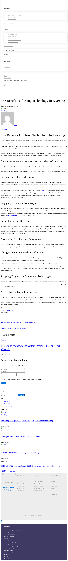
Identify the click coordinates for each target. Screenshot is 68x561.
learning (8, 310)
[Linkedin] (4, 316)
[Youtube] (54, 508)
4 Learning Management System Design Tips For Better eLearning (27, 420)
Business (7, 401)
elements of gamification (14, 215)
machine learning (52, 466)
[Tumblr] (5, 316)
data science (7, 465)
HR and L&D (8, 403)
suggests (44, 190)
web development (11, 471)
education (3, 310)
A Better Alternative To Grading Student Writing (20, 452)
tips (59, 466)
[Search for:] (9, 395)
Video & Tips (7, 78)
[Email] (6, 316)
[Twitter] (1, 316)
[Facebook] (2, 316)
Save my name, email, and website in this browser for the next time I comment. (23, 379)
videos (12, 310)
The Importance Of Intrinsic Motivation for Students (21, 436)
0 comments (5, 129)
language (38, 466)
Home (5, 76)
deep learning (19, 466)
